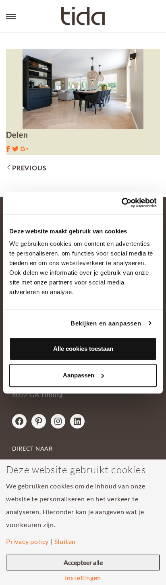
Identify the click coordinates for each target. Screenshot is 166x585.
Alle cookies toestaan (83, 348)
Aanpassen (78, 375)
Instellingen (83, 578)
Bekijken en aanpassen (106, 323)
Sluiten (65, 541)
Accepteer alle (83, 562)
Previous (29, 167)
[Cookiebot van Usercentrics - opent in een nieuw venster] (121, 203)
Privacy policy (27, 541)
